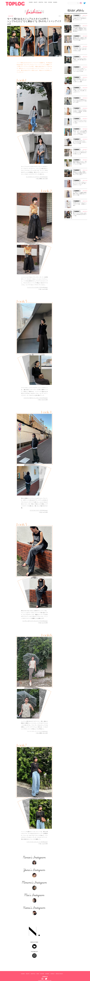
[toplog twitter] (85, 3)
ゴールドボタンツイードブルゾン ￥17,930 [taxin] (37, 176)
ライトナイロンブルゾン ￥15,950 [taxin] (39, 510)
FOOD (45, 2)
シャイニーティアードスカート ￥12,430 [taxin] (37, 287)
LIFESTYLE (41, 2)
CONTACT (52, 973)
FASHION (31, 2)
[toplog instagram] (81, 3)
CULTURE (50, 2)
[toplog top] (15, 4)
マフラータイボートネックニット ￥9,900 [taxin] (37, 841)
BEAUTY (35, 2)
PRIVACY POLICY (59, 973)
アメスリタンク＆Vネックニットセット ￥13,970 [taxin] (35, 397)
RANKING (55, 2)
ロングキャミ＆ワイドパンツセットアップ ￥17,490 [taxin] (35, 620)
